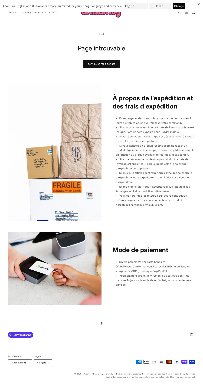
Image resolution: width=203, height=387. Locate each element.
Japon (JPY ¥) (18, 362)
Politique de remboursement (129, 374)
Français (41, 362)
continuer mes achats (101, 63)
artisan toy (88, 374)
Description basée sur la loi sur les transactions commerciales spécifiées (139, 377)
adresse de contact (186, 377)
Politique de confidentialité (159, 374)
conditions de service (185, 374)
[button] (33, 12)
